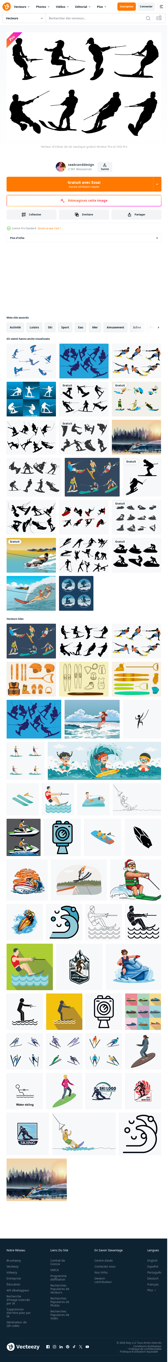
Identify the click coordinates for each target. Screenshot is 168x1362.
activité (15, 325)
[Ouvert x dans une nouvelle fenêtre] (80, 1344)
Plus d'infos (17, 236)
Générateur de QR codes (17, 1321)
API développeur (18, 1288)
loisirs (34, 325)
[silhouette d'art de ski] (142, 475)
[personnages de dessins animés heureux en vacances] (104, 759)
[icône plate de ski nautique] (64, 1009)
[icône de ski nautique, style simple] (104, 920)
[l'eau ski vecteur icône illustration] (25, 1089)
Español (149, 1264)
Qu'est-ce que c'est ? (49, 228)
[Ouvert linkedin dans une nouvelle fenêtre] (61, 1344)
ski (50, 325)
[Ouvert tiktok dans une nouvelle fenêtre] (74, 1344)
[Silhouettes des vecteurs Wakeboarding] (31, 435)
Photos (41, 7)
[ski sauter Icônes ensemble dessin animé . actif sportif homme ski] (25, 1049)
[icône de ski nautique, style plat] (58, 797)
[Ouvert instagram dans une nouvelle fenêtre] (54, 1344)
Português (151, 1270)
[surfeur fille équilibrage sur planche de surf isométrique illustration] (143, 1049)
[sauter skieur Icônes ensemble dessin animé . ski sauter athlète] (104, 1049)
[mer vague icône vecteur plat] (64, 920)
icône (137, 325)
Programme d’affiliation (57, 1275)
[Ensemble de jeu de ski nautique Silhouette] (31, 397)
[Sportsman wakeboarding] (31, 553)
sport (65, 325)
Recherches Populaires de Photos (58, 1299)
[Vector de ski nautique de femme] (31, 591)
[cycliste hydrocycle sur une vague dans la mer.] (25, 920)
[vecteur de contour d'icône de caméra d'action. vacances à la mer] (104, 1009)
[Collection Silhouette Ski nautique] (84, 359)
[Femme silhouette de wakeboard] (34, 475)
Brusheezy (14, 1258)
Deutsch (150, 1276)
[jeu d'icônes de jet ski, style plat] (143, 1009)
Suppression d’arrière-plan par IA (16, 1310)
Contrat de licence (56, 1260)
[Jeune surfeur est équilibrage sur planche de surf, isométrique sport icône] (64, 1089)
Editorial (81, 7)
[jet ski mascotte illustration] (24, 835)
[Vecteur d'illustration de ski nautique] (136, 397)
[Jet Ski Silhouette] (136, 515)
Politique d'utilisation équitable (136, 1349)
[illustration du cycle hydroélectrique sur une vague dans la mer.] (27, 878)
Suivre (105, 169)
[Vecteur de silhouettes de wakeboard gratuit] (84, 515)
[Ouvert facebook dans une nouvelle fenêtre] (48, 1344)
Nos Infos (98, 1270)
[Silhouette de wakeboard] (84, 435)
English (149, 1258)
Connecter (146, 6)
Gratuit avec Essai (84, 184)
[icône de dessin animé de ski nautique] (93, 797)
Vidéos (60, 7)
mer (95, 325)
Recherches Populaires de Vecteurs (58, 1286)
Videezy (12, 1270)
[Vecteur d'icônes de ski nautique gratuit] (136, 359)
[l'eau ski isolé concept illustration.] (79, 878)
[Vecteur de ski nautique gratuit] (31, 359)
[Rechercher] (148, 18)
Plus (100, 7)
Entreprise (14, 1276)
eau (80, 325)
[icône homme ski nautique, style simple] (143, 920)
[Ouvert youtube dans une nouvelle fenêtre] (87, 1344)
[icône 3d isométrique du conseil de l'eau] (102, 835)
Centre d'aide (101, 1258)
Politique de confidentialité (142, 1346)
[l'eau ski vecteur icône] (142, 717)
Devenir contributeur (101, 1278)
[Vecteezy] (6, 6)
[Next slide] (151, 325)
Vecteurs (20, 7)
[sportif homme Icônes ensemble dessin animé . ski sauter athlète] (64, 1049)
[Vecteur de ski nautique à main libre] (84, 677)
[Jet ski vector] (136, 553)
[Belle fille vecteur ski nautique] (92, 717)
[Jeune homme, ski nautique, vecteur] (136, 435)
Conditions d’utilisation (144, 1344)
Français (150, 1282)
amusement (115, 325)
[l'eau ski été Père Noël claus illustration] (135, 878)
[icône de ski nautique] (25, 1009)
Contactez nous (102, 1264)
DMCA (53, 1268)
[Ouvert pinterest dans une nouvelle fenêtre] (67, 1344)
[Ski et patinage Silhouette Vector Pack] (84, 553)
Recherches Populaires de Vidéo (58, 1312)
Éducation (13, 1282)
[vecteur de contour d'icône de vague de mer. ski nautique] (140, 1132)
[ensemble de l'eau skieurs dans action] (25, 759)
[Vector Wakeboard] (84, 397)
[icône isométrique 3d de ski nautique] (23, 797)
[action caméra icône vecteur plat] (62, 835)
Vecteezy (12, 1264)
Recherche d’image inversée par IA (17, 1297)
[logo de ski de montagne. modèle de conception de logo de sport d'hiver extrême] (79, 965)
